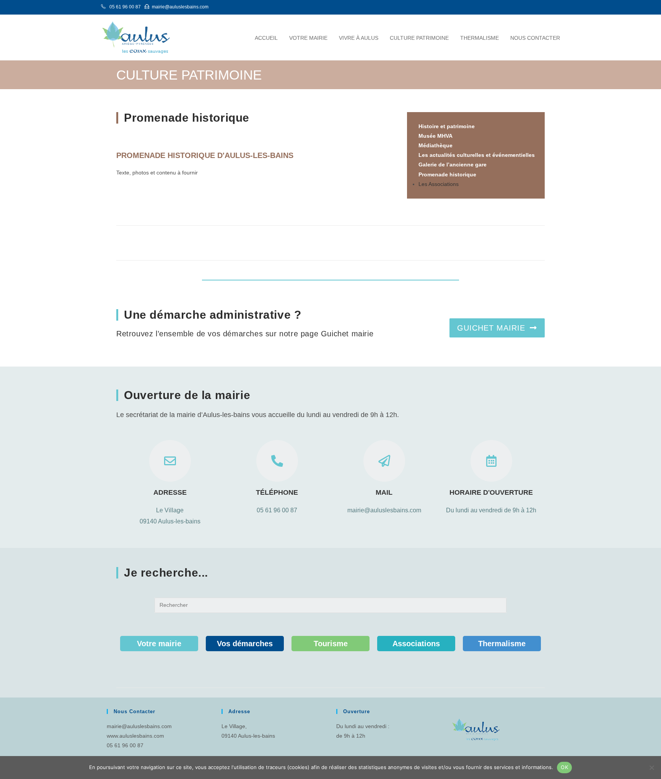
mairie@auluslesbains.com (139, 726)
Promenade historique (447, 174)
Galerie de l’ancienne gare (452, 164)
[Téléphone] (277, 461)
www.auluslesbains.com (135, 736)
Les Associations (438, 184)
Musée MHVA (435, 136)
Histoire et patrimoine (446, 126)
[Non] (651, 767)
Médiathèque (435, 145)
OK (564, 767)
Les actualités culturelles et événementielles (476, 155)
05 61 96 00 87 (277, 510)
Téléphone (277, 492)
